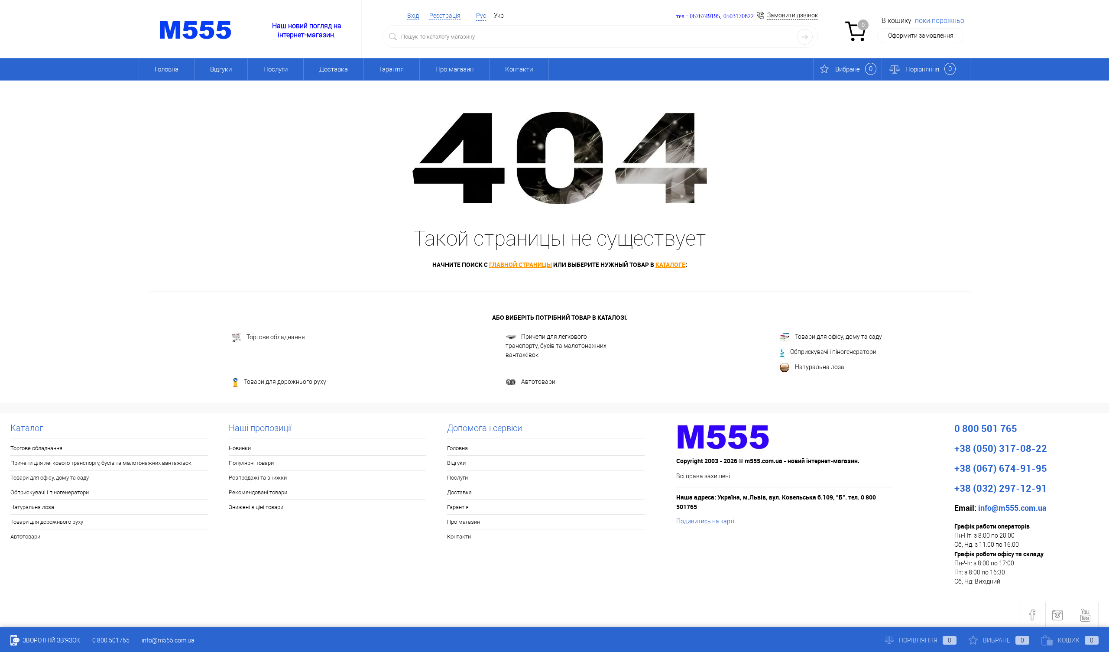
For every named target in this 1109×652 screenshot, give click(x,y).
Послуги (275, 69)
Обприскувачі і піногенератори (833, 351)
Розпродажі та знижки (258, 477)
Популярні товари (251, 463)
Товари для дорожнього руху (285, 381)
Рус (481, 15)
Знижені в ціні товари (256, 507)
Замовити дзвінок (792, 15)
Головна (166, 69)
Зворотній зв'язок (50, 640)
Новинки (240, 448)
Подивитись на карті (705, 521)
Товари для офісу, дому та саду (838, 336)
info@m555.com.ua (168, 640)
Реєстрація (444, 15)
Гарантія (391, 69)
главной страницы (520, 264)
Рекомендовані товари (258, 492)
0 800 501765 (111, 640)
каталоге (670, 264)
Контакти (519, 69)
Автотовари (538, 381)
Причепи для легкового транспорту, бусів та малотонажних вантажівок (556, 345)
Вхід (413, 15)
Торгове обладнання (275, 337)
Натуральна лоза (819, 366)
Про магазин (454, 69)
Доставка (333, 69)
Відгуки (221, 69)
